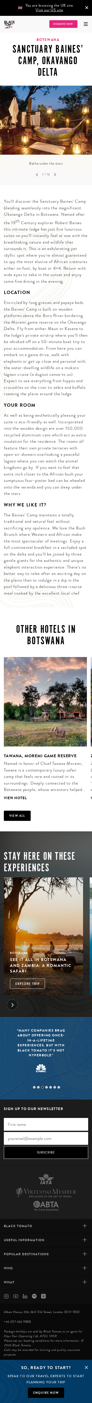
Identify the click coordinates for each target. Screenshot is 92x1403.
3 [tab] (42, 1087)
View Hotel (15, 798)
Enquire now (46, 1392)
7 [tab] (58, 1087)
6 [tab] (54, 1087)
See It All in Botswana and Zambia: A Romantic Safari (40, 965)
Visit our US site (49, 10)
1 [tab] (34, 1087)
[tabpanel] (46, 126)
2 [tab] (38, 1087)
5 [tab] (50, 1087)
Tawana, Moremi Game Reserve (40, 756)
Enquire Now (63, 24)
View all (17, 815)
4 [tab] (46, 1087)
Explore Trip (27, 983)
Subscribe (46, 1152)
